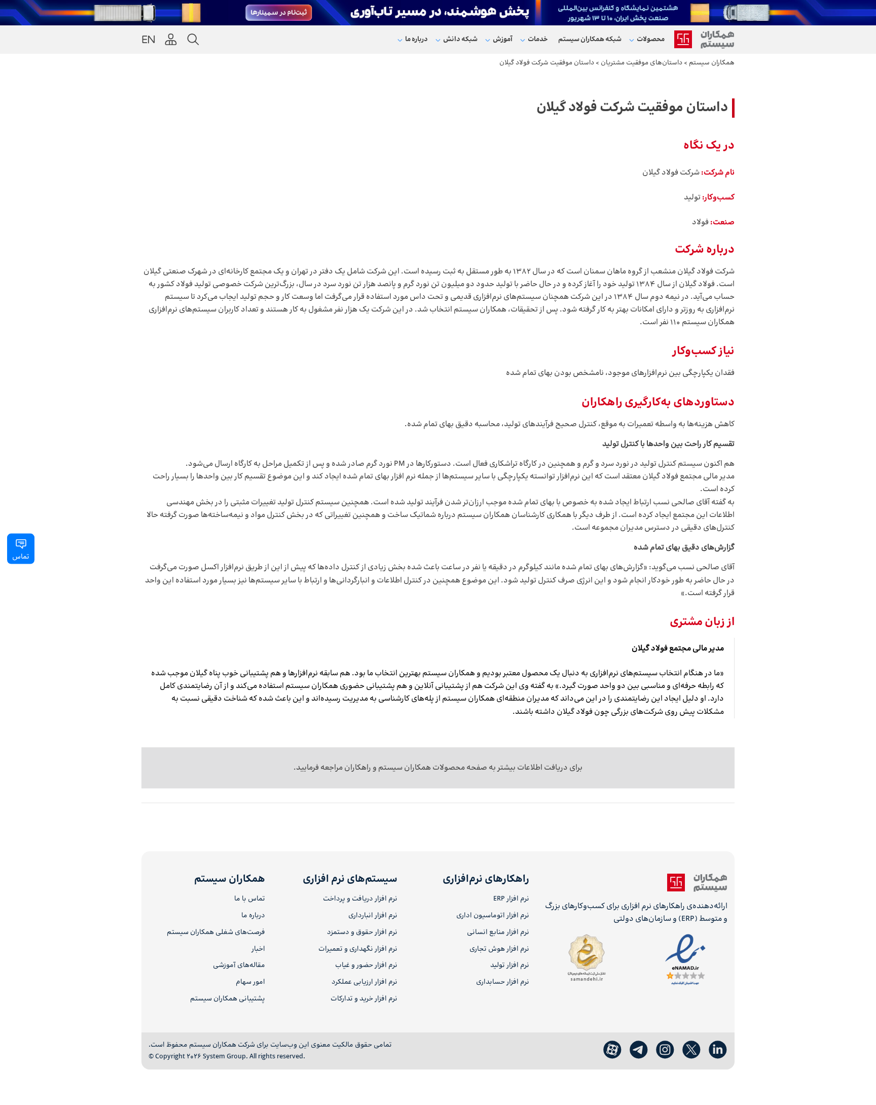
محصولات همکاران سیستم (421, 768)
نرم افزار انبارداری (372, 916)
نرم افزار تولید (509, 966)
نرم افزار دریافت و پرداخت (360, 899)
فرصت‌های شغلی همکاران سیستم (216, 933)
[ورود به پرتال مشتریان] (171, 39)
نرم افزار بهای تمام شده (379, 476)
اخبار (258, 949)
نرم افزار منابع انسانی (498, 933)
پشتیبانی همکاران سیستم (227, 999)
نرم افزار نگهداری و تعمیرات (357, 949)
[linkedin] (717, 1050)
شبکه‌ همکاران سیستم (590, 39)
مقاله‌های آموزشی (239, 966)
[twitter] (691, 1050)
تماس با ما (249, 899)
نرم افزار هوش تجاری (499, 949)
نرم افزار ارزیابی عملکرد (364, 982)
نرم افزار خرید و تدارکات (364, 999)
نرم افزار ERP (511, 899)
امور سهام (250, 982)
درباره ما (253, 916)
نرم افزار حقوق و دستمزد (362, 933)
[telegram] (638, 1050)
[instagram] (665, 1050)
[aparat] (612, 1050)
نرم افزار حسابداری (502, 982)
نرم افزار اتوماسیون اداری (492, 916)
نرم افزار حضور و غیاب (366, 966)
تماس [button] (20, 557)
